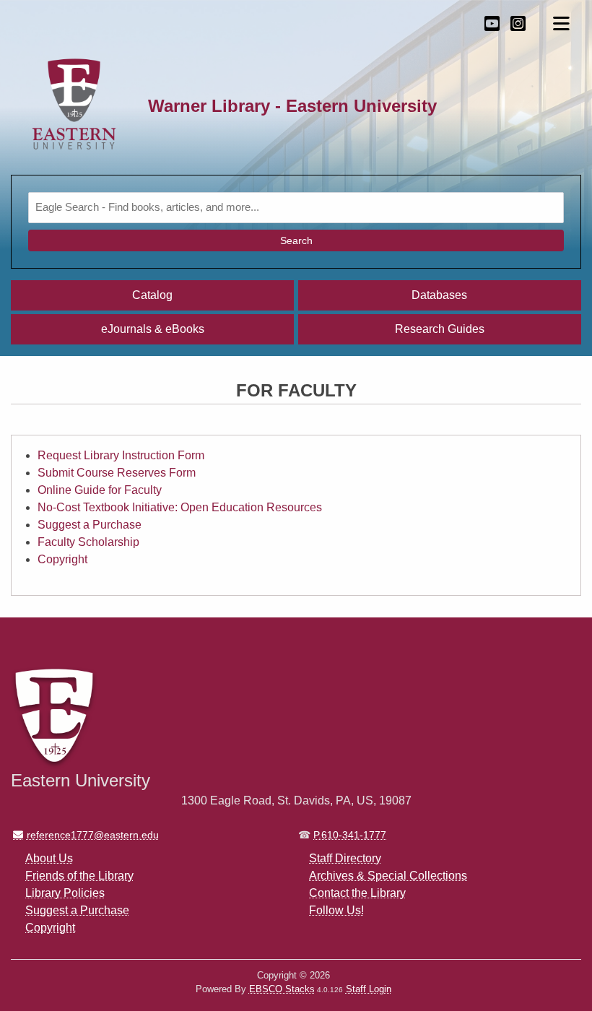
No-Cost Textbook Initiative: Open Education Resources (180, 507)
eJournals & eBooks (152, 329)
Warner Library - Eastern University (292, 106)
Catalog (152, 295)
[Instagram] (518, 23)
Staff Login (368, 989)
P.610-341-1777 (349, 835)
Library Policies (65, 893)
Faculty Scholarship (88, 542)
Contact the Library (357, 893)
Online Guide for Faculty (100, 490)
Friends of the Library (79, 875)
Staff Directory (345, 858)
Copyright (62, 559)
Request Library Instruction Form (121, 455)
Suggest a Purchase (90, 524)
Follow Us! (336, 910)
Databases (439, 295)
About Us (49, 858)
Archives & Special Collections (388, 875)
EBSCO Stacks (282, 989)
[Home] (74, 106)
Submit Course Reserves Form (117, 473)
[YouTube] (492, 23)
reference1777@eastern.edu (92, 835)
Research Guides (439, 329)
